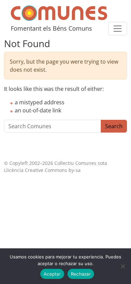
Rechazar (81, 274)
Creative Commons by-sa (53, 170)
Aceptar (52, 274)
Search (114, 126)
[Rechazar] (122, 266)
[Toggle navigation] (117, 28)
